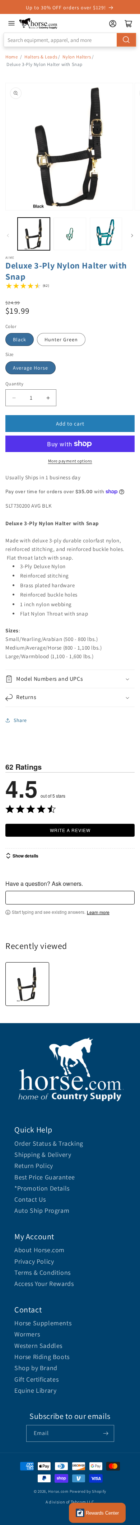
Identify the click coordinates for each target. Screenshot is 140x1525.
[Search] (126, 40)
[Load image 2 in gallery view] (69, 234)
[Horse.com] (38, 23)
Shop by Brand (35, 1368)
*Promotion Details (42, 1188)
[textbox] (70, 897)
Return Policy (33, 1165)
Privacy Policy (34, 1261)
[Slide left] (8, 235)
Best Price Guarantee (44, 1177)
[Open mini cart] (128, 23)
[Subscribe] (106, 1433)
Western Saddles (38, 1345)
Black (19, 339)
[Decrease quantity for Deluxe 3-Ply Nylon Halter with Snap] (14, 397)
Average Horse (30, 368)
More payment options (70, 461)
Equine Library (35, 1390)
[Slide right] (132, 235)
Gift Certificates (36, 1379)
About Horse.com (39, 1250)
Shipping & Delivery (42, 1154)
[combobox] (70, 40)
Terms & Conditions (42, 1272)
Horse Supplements (42, 1323)
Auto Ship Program (41, 1210)
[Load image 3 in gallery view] (106, 234)
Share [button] (20, 720)
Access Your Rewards (44, 1283)
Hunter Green (61, 339)
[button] (70, 679)
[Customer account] (113, 23)
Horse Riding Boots (42, 1357)
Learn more (98, 912)
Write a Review (70, 830)
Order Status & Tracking (48, 1143)
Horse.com (58, 1491)
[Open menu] (11, 23)
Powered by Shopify (88, 1491)
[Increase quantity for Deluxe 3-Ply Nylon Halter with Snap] (48, 397)
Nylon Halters (76, 57)
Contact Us (30, 1199)
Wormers (27, 1334)
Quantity (14, 384)
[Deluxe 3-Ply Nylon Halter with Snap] (27, 984)
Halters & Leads (40, 57)
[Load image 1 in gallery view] (34, 234)
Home (11, 57)
